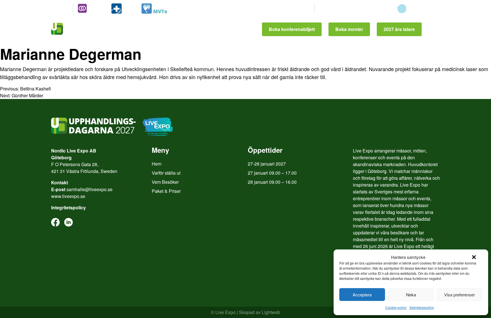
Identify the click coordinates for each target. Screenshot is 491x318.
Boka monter (349, 29)
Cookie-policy (396, 307)
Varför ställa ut (166, 173)
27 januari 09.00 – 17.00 (272, 173)
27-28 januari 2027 (267, 163)
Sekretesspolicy (421, 307)
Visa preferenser (459, 295)
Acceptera (362, 295)
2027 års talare (399, 29)
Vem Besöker (165, 182)
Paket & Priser (166, 191)
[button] (474, 257)
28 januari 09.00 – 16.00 (272, 182)
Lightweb (271, 312)
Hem (156, 163)
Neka (411, 295)
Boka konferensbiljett (292, 29)
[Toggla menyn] (434, 29)
